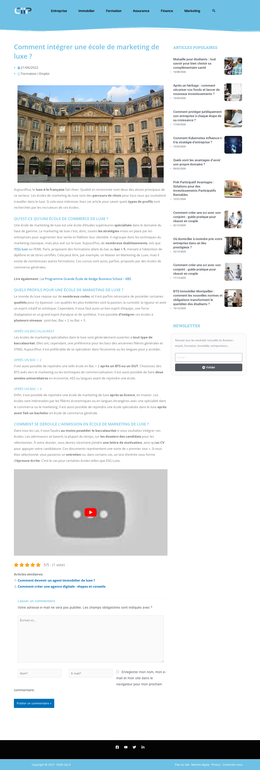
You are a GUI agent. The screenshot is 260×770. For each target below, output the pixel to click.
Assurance (141, 11)
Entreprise (59, 11)
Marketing (192, 11)
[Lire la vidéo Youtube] (90, 512)
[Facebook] (117, 747)
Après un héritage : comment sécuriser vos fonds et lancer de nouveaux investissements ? (196, 90)
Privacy (216, 764)
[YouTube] (126, 747)
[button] (214, 10)
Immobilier (86, 11)
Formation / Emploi (35, 73)
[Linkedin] (143, 747)
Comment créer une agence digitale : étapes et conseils (61, 586)
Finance (167, 11)
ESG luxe (21, 249)
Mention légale (200, 764)
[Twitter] (134, 747)
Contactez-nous (232, 764)
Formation (113, 11)
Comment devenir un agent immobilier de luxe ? (56, 580)
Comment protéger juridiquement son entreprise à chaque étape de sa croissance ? (197, 116)
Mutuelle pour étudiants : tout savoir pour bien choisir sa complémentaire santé (194, 63)
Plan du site (182, 764)
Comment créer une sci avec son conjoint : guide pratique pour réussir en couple (197, 217)
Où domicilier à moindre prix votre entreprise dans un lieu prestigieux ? (197, 243)
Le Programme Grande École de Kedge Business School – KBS (86, 279)
